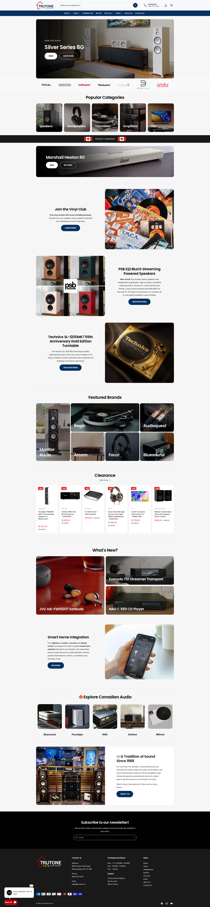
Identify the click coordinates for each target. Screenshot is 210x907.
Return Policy (113, 884)
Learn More (70, 228)
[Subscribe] (134, 837)
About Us (124, 794)
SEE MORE (68, 165)
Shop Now (68, 56)
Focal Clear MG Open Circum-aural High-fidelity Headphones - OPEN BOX (116, 515)
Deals (145, 879)
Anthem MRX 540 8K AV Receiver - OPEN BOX (69, 514)
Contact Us (147, 885)
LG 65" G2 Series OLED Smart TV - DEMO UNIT (138, 514)
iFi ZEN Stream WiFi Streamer (91, 513)
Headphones (148, 869)
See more (55, 665)
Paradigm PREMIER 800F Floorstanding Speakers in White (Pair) (46, 515)
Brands (146, 873)
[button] (171, 5)
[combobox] (98, 5)
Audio (145, 863)
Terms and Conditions (116, 878)
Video (145, 866)
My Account (112, 881)
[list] (105, 720)
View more (103, 480)
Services (146, 876)
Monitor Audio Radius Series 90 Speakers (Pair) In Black (163, 514)
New (51, 56)
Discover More (139, 302)
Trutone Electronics (47, 903)
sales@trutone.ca (79, 884)
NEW (52, 165)
